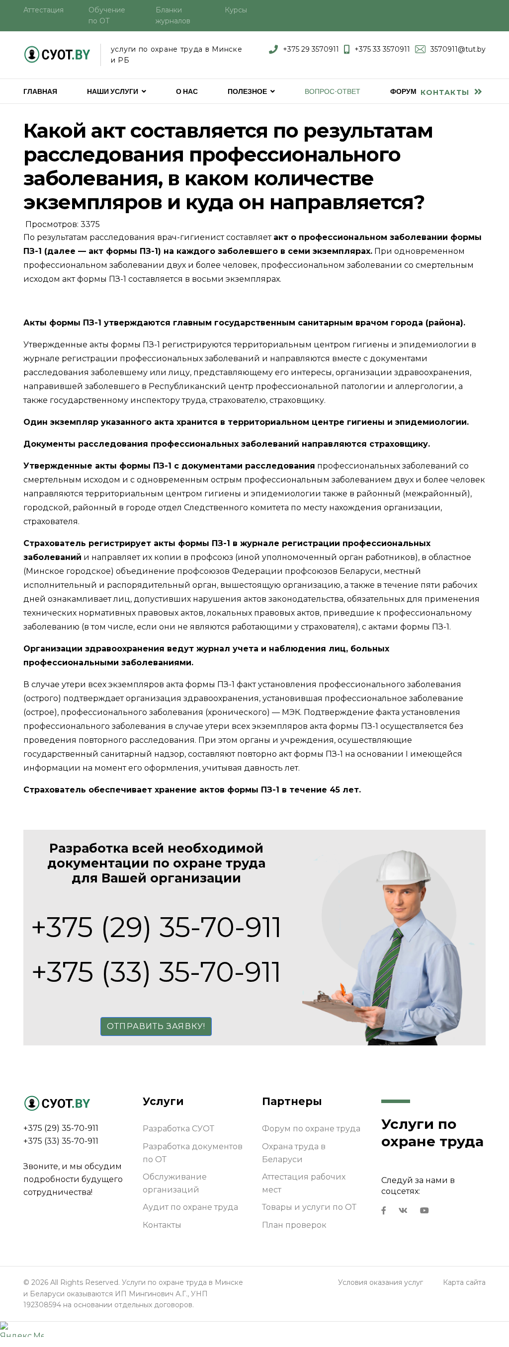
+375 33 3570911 (382, 49)
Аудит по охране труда (190, 1207)
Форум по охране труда (311, 1128)
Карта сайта (464, 1282)
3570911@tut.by (458, 49)
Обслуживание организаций (175, 1183)
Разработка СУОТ (178, 1128)
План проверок (294, 1225)
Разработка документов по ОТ (193, 1153)
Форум (403, 91)
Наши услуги (112, 91)
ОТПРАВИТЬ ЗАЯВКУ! (156, 1026)
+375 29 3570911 (311, 49)
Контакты (446, 92)
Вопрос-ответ (332, 91)
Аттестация (43, 9)
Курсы (236, 9)
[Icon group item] (383, 1210)
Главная (40, 91)
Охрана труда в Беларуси (294, 1153)
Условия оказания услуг (380, 1282)
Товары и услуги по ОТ (309, 1207)
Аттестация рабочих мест (303, 1183)
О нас (187, 91)
